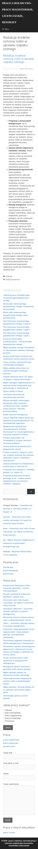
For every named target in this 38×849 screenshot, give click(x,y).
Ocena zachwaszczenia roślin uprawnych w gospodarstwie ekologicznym (15, 660)
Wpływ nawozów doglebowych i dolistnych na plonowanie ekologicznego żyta (19, 543)
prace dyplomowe (10, 743)
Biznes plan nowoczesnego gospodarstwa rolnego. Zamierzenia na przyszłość (18, 306)
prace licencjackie (10, 570)
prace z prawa (9, 832)
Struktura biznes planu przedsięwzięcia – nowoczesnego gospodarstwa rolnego (17, 341)
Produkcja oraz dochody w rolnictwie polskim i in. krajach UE (18, 508)
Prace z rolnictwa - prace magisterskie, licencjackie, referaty (17, 13)
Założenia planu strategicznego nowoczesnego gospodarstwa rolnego (16, 298)
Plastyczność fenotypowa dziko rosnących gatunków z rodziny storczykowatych (16, 588)
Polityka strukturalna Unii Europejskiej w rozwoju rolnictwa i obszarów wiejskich (17, 440)
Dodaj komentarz (13, 279)
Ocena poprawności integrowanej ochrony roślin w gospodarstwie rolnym (17, 681)
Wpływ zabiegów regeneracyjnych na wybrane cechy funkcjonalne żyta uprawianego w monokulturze (19, 385)
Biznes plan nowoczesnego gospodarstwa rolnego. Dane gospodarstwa (15, 315)
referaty (9, 276)
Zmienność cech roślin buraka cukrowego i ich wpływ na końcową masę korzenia (17, 520)
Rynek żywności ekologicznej (15, 415)
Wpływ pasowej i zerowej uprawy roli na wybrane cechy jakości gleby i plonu (18, 689)
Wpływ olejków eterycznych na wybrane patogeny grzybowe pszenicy (16, 371)
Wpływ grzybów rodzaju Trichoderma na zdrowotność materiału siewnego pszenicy (19, 350)
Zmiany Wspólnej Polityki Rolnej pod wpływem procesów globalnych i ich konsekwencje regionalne (18, 420)
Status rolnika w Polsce (13, 391)
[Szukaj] (31, 491)
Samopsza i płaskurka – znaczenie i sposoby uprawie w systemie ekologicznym (18, 611)
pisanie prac (8, 567)
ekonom (6, 517)
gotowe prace (9, 746)
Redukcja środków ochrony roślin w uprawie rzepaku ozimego (18, 59)
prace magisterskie (11, 740)
